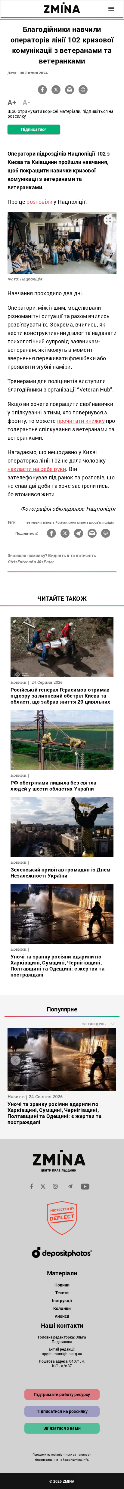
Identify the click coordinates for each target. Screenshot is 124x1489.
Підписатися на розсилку (62, 1411)
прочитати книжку (81, 420)
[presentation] (15, 1060)
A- (26, 102)
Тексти (62, 1293)
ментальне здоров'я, (84, 522)
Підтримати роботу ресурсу (62, 1394)
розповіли (39, 201)
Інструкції (62, 1300)
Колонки (62, 1308)
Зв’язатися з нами (62, 1428)
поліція (108, 522)
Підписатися (34, 129)
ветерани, (34, 522)
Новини (62, 1285)
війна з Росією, (55, 522)
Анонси (62, 1316)
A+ (12, 102)
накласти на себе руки (37, 468)
